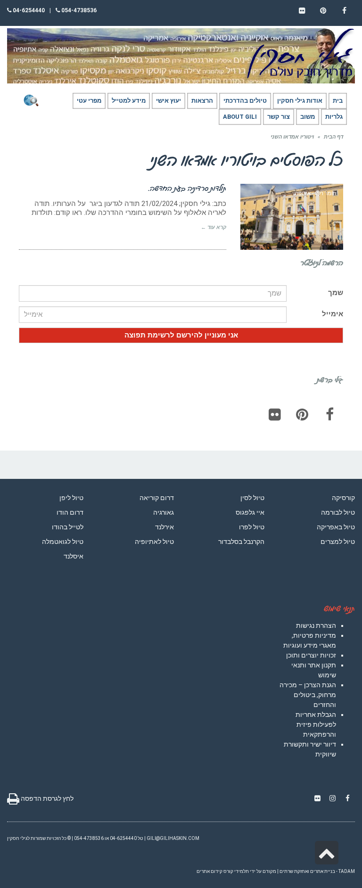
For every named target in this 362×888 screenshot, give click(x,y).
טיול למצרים (338, 541)
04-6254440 (28, 10)
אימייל (332, 314)
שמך (335, 292)
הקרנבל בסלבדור (241, 541)
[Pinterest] (302, 414)
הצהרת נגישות (316, 625)
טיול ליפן (71, 498)
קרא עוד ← (213, 227)
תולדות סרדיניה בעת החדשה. (187, 188)
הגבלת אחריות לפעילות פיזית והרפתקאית (316, 724)
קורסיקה (343, 498)
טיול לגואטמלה (62, 541)
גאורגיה (163, 512)
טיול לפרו (251, 527)
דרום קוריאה (157, 498)
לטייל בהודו (67, 527)
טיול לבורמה (338, 512)
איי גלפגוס (250, 512)
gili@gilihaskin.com (173, 838)
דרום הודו (70, 512)
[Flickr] (275, 414)
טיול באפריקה (336, 527)
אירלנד (164, 527)
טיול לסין (252, 498)
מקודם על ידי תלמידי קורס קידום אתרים (236, 871)
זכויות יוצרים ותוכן (311, 655)
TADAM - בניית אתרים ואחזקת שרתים (317, 871)
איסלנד (73, 556)
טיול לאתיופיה (154, 541)
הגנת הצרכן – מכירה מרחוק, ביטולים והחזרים (308, 694)
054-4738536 (78, 10)
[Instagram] (332, 798)
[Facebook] (329, 414)
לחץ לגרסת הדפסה (46, 798)
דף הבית (333, 137)
